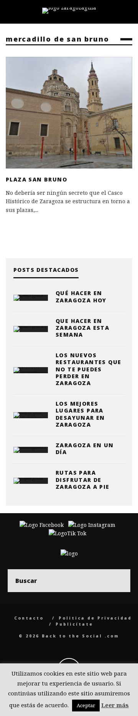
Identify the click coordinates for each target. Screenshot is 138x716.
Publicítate (74, 624)
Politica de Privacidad (95, 618)
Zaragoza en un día (85, 448)
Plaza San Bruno (36, 179)
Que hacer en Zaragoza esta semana (82, 327)
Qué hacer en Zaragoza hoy (81, 296)
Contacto (29, 618)
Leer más (115, 705)
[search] (118, 580)
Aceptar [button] (86, 705)
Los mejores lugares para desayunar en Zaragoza (80, 414)
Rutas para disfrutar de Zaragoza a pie (83, 479)
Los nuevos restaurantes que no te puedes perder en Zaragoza (88, 369)
